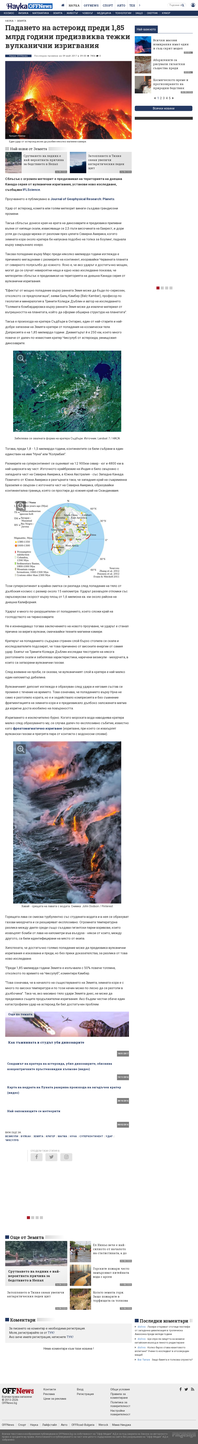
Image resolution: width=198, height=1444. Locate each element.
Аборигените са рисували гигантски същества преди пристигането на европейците (169, 68)
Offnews (91, 5)
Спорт (108, 5)
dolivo (142, 1326)
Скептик (152, 13)
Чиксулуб (12, 1140)
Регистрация (85, 1394)
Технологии (123, 13)
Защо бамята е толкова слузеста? (172, 1359)
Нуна (73, 1136)
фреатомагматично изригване (37, 728)
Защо (139, 13)
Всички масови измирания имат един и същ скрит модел (171, 44)
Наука (74, 5)
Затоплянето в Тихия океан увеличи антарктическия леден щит (106, 162)
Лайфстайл (49, 1425)
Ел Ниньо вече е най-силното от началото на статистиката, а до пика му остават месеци (110, 1253)
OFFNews (8, 1425)
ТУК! (70, 1337)
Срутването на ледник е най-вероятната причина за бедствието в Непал (44, 160)
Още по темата (20, 1014)
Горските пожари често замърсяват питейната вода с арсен (111, 1273)
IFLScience (31, 190)
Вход (80, 1389)
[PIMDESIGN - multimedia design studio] (182, 1436)
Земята (57, 13)
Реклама (49, 1394)
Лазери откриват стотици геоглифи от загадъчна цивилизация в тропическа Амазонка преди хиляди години (162, 1330)
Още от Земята (27, 1237)
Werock (103, 1425)
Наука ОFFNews (18, 56)
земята (38, 1136)
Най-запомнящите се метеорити (33, 1111)
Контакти (49, 1389)
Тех (132, 5)
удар (109, 1136)
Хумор (166, 13)
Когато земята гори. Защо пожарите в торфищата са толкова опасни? (110, 1298)
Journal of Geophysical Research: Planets (82, 199)
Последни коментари (164, 1321)
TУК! (51, 1333)
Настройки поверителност (120, 1412)
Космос (9, 13)
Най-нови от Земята (28, 148)
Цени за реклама (54, 1398)
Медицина (104, 13)
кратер (50, 1136)
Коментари (23, 1320)
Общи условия (120, 1389)
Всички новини (163, 108)
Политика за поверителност (120, 1404)
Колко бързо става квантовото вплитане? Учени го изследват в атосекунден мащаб (162, 1351)
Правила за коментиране (119, 1395)
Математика (40, 13)
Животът (72, 13)
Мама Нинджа (121, 1425)
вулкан (26, 1136)
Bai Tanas (144, 1359)
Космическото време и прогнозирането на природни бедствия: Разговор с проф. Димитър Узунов (170, 88)
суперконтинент (91, 1136)
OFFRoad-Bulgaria (83, 1425)
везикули (11, 1136)
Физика (23, 13)
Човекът (87, 13)
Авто (121, 5)
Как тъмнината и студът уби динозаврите (46, 1042)
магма (62, 1136)
